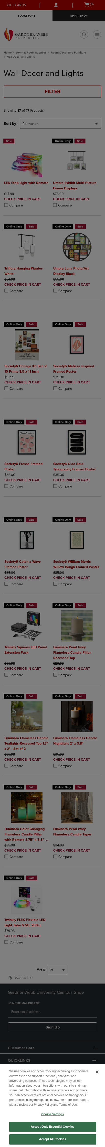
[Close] (97, 1072)
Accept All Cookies (52, 1139)
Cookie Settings (52, 1114)
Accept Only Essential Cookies (52, 1127)
